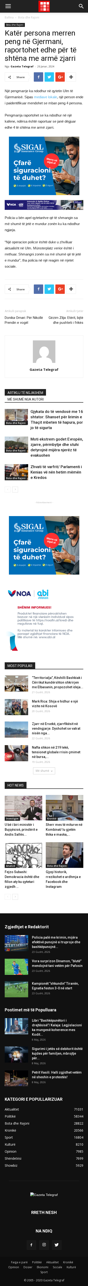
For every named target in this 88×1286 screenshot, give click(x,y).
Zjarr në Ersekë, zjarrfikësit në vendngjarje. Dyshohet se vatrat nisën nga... (56, 728)
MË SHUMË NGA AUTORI (26, 399)
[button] (81, 6)
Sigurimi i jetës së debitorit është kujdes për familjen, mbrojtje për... (57, 1053)
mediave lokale (45, 97)
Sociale (57, 1267)
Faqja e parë (19, 1262)
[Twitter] (56, 1245)
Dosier (27, 1267)
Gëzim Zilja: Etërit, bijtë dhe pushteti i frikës (66, 320)
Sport (44, 1272)
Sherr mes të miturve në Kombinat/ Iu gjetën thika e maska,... (64, 829)
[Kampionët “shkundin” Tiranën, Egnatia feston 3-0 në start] (16, 989)
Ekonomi (42, 1267)
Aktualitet (52, 1262)
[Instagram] (44, 1245)
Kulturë (71, 1267)
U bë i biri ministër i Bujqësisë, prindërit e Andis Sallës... (21, 829)
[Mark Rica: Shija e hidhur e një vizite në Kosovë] (16, 707)
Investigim (12, 818)
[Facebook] (31, 1245)
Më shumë (42, 771)
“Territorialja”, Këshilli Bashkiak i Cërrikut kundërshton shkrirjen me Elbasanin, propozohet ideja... (57, 682)
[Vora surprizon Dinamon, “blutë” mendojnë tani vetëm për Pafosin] (16, 967)
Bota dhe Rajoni (28, 17)
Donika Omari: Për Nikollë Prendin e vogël (24, 320)
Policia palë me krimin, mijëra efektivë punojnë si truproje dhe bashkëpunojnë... (56, 942)
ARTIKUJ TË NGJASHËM (25, 393)
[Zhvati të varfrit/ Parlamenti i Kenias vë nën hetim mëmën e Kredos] (16, 472)
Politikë (37, 1262)
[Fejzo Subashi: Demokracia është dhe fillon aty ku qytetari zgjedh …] (23, 855)
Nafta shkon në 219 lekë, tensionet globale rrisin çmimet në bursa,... (56, 752)
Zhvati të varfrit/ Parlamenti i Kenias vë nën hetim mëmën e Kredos (56, 472)
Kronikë (51, 818)
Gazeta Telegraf (22, 66)
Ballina (9, 17)
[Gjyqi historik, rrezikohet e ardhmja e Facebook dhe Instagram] (64, 855)
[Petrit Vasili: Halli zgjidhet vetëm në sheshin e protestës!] (16, 1078)
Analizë (10, 865)
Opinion (13, 1267)
